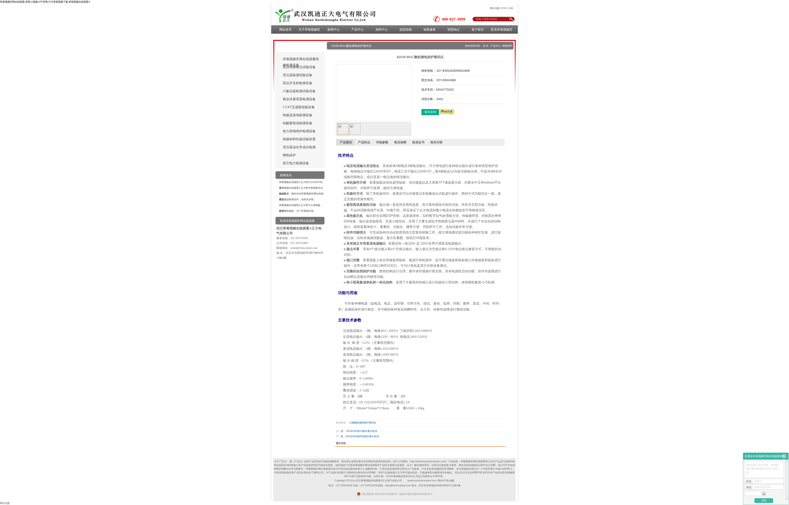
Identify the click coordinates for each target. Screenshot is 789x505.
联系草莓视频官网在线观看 (501, 31)
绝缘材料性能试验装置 (299, 139)
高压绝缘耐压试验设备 (299, 67)
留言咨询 (430, 112)
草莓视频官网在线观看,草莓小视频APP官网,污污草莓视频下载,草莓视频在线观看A (45, 1)
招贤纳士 (454, 29)
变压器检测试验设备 (297, 75)
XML (511, 8)
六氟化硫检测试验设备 (299, 91)
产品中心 (357, 29)
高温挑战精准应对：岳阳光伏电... (297, 199)
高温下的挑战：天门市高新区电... (297, 210)
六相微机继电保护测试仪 (362, 422)
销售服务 (429, 29)
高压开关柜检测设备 (297, 83)
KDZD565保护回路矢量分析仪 (362, 436)
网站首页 (285, 29)
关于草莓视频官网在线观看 (309, 31)
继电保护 (289, 155)
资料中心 (381, 29)
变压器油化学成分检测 (299, 147)
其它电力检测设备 (296, 163)
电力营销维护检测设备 (299, 131)
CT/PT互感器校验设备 (299, 107)
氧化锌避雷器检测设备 (299, 99)
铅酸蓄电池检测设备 (297, 123)
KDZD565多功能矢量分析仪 (361, 431)
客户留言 (478, 29)
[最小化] (784, 456)
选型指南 (405, 29)
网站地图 (495, 8)
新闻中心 (333, 29)
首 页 (485, 45)
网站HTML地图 (446, 480)
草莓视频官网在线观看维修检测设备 (301, 59)
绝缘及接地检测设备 (297, 115)
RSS (504, 8)
